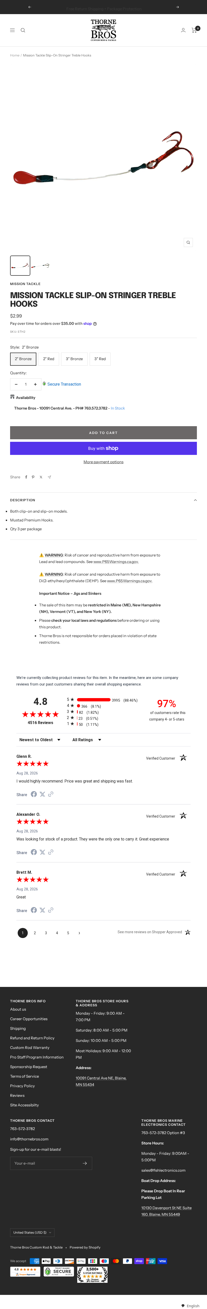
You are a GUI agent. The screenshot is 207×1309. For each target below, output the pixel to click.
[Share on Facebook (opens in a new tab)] (34, 795)
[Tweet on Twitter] (41, 477)
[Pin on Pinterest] (33, 477)
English (193, 1305)
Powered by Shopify (85, 1247)
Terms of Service (24, 1076)
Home (14, 55)
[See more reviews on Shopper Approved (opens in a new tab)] (51, 794)
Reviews (17, 1095)
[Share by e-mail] (49, 477)
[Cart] (194, 30)
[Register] (85, 1163)
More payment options (103, 461)
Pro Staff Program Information (37, 1057)
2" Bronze (23, 358)
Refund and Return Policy (32, 1038)
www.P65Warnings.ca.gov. (116, 561)
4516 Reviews (46, 722)
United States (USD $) (29, 1232)
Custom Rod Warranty (29, 1047)
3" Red (100, 358)
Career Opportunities (28, 1018)
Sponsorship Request (28, 1066)
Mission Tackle (25, 284)
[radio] (103, 699)
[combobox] (190, 1306)
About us (18, 1009)
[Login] (183, 30)
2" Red (48, 358)
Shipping (18, 1028)
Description (22, 500)
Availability (25, 397)
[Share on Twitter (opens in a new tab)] (42, 794)
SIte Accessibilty (24, 1105)
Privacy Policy (22, 1085)
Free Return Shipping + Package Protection (104, 7)
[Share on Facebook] (26, 477)
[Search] (23, 30)
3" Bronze (74, 358)
